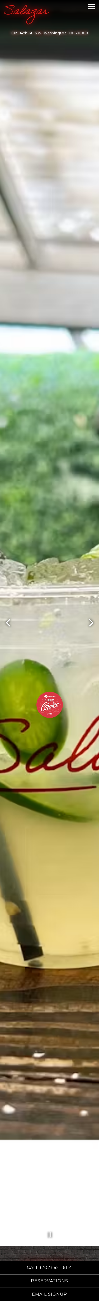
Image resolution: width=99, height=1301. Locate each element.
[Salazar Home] (26, 14)
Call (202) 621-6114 (49, 1267)
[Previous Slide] (8, 624)
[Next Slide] (91, 624)
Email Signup (49, 1294)
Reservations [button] (49, 1280)
